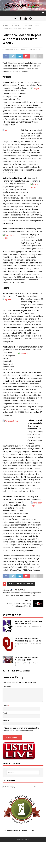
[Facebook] (20, 18)
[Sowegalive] (23, 9)
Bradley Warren (28, 49)
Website (6, 720)
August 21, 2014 (21, 644)
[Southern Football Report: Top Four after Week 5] (8, 626)
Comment (7, 686)
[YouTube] (25, 18)
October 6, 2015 (21, 626)
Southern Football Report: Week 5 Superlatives (26, 658)
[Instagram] (30, 18)
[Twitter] (15, 18)
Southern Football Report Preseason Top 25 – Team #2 (28, 639)
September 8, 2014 (12, 49)
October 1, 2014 (21, 663)
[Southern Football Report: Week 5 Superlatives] (8, 659)
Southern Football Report (21, 583)
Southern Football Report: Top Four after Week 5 (28, 622)
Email (5, 713)
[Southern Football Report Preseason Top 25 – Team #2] (8, 644)
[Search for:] (23, 772)
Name (5, 706)
